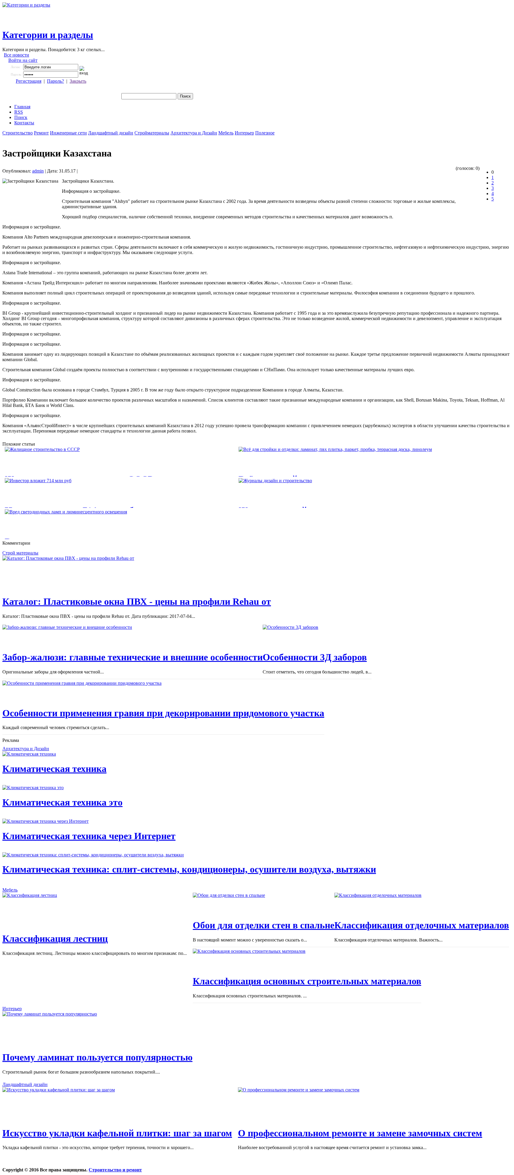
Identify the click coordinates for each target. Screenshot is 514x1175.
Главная (22, 106)
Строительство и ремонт (115, 1169)
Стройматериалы (151, 132)
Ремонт (41, 132)
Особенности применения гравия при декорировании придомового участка (163, 713)
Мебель (226, 132)
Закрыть (78, 81)
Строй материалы (20, 552)
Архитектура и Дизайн (193, 132)
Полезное (265, 132)
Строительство (17, 132)
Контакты (24, 122)
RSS (18, 112)
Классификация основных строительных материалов (307, 981)
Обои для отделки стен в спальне (263, 925)
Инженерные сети (68, 132)
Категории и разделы (47, 34)
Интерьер (244, 132)
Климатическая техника (54, 768)
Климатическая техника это (62, 802)
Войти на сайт (22, 60)
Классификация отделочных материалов (421, 925)
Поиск (20, 117)
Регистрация (28, 81)
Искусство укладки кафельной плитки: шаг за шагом (117, 1133)
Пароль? (55, 81)
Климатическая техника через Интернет (88, 836)
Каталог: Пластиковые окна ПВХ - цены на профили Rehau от (136, 601)
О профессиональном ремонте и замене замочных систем (360, 1133)
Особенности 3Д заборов (315, 657)
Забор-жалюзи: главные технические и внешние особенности (132, 657)
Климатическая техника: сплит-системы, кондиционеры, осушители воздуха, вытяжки (189, 869)
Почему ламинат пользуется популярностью (97, 1057)
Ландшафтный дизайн (110, 132)
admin (38, 170)
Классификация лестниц (55, 938)
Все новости (16, 54)
